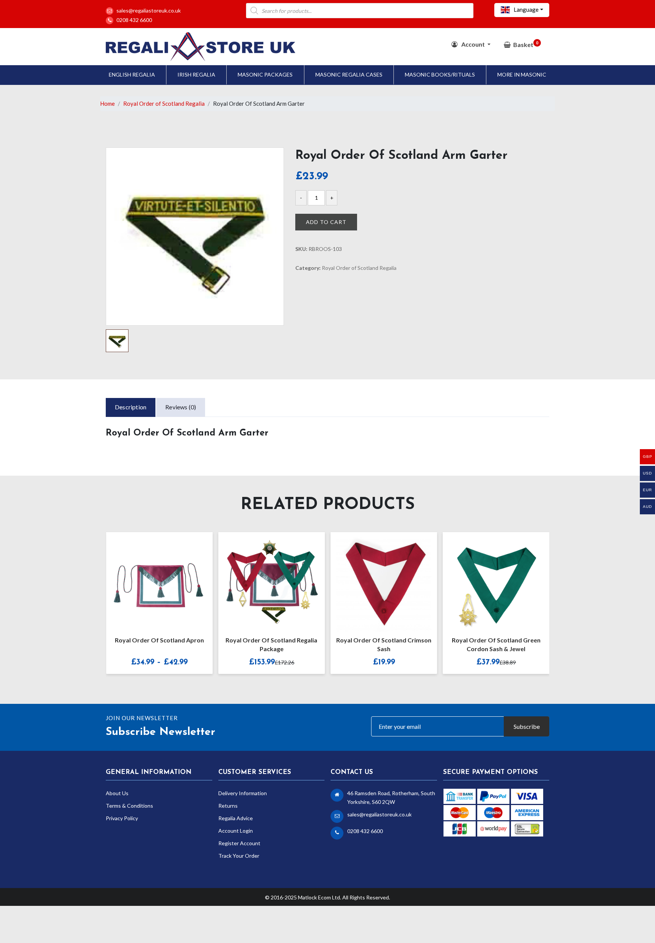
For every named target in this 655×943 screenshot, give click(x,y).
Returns (228, 805)
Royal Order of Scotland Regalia (164, 103)
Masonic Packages (265, 74)
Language (525, 9)
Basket (525, 44)
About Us (117, 793)
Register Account (239, 843)
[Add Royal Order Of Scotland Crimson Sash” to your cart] (375, 579)
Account (473, 44)
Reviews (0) (180, 406)
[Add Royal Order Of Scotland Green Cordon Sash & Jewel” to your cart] (487, 579)
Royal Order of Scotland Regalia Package (271, 644)
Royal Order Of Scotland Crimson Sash (383, 644)
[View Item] (151, 579)
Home (107, 103)
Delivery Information (242, 793)
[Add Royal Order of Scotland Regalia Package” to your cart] (263, 579)
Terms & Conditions (129, 805)
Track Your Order (238, 855)
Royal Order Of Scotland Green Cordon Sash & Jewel (496, 644)
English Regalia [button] (132, 74)
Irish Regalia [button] (196, 74)
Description (130, 406)
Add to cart (326, 222)
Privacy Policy (122, 818)
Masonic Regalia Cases (348, 74)
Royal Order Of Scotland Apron (159, 640)
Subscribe (527, 726)
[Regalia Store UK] (200, 45)
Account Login (235, 830)
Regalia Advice (235, 818)
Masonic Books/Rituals (440, 74)
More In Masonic (521, 74)
